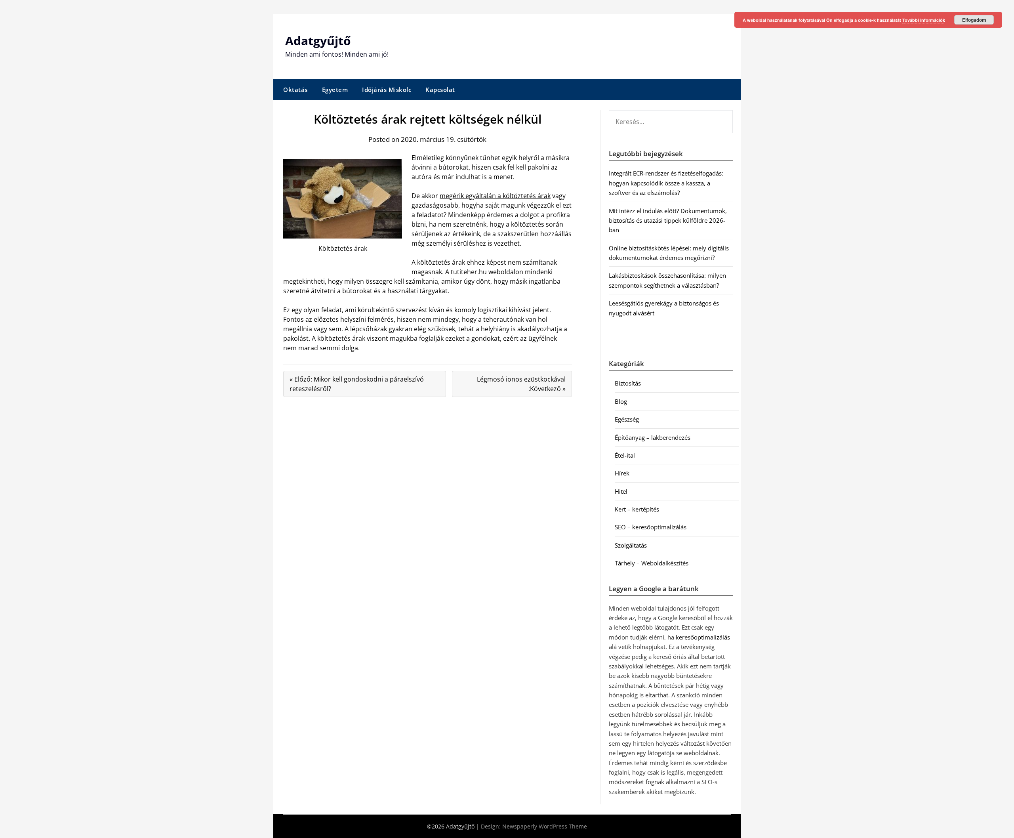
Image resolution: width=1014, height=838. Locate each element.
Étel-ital (625, 455)
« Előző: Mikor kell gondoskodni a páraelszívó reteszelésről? (357, 384)
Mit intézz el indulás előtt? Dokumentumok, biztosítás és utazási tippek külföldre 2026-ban (668, 220)
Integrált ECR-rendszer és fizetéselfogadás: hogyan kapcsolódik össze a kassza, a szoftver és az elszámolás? (666, 183)
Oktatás (295, 90)
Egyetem (335, 90)
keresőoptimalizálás (703, 637)
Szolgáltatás (631, 545)
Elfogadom (974, 19)
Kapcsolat (440, 90)
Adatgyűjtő (318, 40)
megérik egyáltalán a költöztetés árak (495, 195)
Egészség (627, 419)
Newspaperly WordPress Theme (544, 826)
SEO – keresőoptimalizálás (650, 527)
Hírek (622, 473)
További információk (923, 20)
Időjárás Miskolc (386, 90)
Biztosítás (628, 383)
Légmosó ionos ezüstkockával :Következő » (521, 384)
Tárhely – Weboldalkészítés (651, 563)
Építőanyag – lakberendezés (652, 437)
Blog (621, 401)
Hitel (621, 491)
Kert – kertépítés (637, 509)
